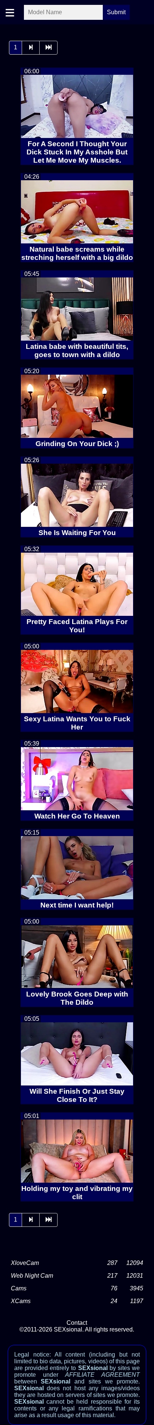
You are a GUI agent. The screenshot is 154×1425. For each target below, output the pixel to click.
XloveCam (25, 1263)
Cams (19, 1288)
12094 (134, 1263)
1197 (136, 1301)
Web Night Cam (32, 1275)
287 (112, 1263)
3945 (136, 1288)
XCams (21, 1301)
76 (114, 1288)
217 (112, 1275)
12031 (134, 1275)
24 (114, 1301)
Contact (77, 1323)
